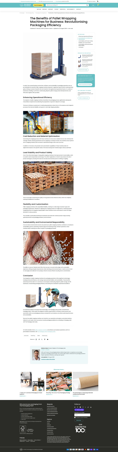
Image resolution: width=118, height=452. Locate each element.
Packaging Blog (50, 430)
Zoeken (87, 5)
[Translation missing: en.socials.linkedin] (90, 407)
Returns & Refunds (23, 439)
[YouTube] (80, 407)
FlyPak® (56, 9)
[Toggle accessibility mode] (97, 1)
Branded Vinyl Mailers (51, 415)
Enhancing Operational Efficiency (86, 36)
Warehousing (44, 335)
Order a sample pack (83, 98)
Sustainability (71, 9)
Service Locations (50, 433)
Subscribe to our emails (79, 412)
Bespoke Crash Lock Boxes (52, 409)
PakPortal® (49, 424)
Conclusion (81, 47)
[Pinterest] (77, 407)
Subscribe (78, 420)
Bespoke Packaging (50, 406)
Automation (26, 335)
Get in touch (22, 421)
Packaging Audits (50, 426)
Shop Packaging (38, 5)
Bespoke (45, 9)
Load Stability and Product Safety (86, 41)
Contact (78, 9)
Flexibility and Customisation (85, 42)
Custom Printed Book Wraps (52, 411)
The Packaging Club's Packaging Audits (46, 331)
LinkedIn (43, 349)
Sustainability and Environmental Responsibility (86, 45)
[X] (85, 407)
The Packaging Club (61, 348)
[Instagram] (74, 407)
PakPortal (63, 9)
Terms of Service (37, 439)
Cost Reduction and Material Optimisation (85, 39)
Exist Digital (40, 449)
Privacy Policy (30, 439)
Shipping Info (22, 441)
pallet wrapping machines (41, 330)
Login (93, 5)
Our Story (48, 421)
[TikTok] (88, 407)
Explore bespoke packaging (85, 84)
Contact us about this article (48, 359)
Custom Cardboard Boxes (52, 408)
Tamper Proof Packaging (51, 428)
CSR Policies (32, 441)
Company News (50, 432)
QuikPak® (50, 9)
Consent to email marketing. (82, 417)
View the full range (83, 69)
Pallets (38, 335)
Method (39, 9)
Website (47, 349)
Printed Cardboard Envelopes (52, 413)
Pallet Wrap (33, 335)
